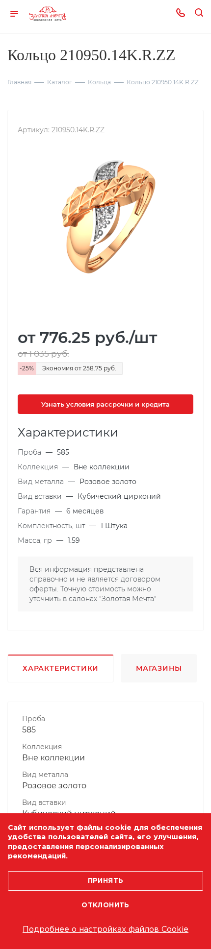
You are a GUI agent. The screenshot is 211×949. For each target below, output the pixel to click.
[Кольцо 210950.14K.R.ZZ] (105, 218)
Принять (106, 881)
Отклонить (105, 905)
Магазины (159, 668)
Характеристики (61, 668)
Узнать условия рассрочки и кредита (105, 404)
